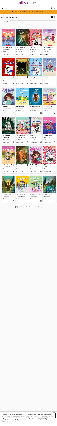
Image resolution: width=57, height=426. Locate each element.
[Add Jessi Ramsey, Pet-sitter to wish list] (27, 142)
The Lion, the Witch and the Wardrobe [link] (35, 106)
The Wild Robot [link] (6, 135)
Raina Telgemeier (21, 196)
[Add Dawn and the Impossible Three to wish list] (41, 201)
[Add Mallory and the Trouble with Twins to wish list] (55, 84)
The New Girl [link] (33, 165)
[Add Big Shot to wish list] (41, 142)
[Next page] (41, 207)
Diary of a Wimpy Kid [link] (8, 77)
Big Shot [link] (32, 135)
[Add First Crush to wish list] (13, 113)
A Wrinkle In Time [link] (20, 77)
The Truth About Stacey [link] (21, 194)
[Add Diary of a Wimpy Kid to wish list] (13, 84)
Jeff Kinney (33, 49)
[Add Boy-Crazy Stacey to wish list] (55, 54)
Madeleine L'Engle (21, 78)
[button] (52, 18)
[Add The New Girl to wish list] (41, 172)
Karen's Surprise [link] (48, 106)
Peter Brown (6, 137)
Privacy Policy (39, 414)
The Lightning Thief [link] (21, 47)
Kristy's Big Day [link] (20, 106)
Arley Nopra (6, 49)
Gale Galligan (48, 49)
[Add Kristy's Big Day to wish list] (27, 113)
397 (38, 207)
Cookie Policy (5, 421)
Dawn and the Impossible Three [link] (35, 194)
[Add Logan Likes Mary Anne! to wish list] (55, 142)
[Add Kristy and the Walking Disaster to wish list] (13, 172)
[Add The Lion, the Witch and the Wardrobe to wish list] (41, 113)
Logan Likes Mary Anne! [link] (49, 135)
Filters (3, 26)
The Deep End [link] (33, 77)
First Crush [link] (5, 106)
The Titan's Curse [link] (7, 194)
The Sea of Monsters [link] (21, 165)
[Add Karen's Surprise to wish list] (55, 113)
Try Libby (14, 12)
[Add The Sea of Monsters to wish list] (27, 172)
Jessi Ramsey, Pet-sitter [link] (21, 135)
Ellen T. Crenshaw (21, 137)
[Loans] (51, 8)
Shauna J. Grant (48, 108)
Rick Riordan (20, 49)
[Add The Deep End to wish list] (41, 84)
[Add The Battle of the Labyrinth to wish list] (55, 201)
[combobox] (25, 8)
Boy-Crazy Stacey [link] (48, 47)
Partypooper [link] (33, 47)
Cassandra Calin (7, 108)
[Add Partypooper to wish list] (41, 54)
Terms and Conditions (27, 414)
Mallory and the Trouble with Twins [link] (49, 77)
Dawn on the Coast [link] (7, 47)
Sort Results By (5, 21)
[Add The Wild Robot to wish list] (13, 142)
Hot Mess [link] (46, 165)
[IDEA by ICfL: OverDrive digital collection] (28, 3)
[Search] (2, 8)
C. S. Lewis (33, 108)
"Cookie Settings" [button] (42, 418)
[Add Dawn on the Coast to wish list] (13, 54)
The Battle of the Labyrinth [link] (49, 194)
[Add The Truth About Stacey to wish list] (27, 201)
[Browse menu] (54, 8)
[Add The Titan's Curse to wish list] (13, 201)
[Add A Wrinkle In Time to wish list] (27, 84)
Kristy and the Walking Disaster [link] (8, 165)
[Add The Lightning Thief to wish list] (27, 54)
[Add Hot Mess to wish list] (55, 172)
